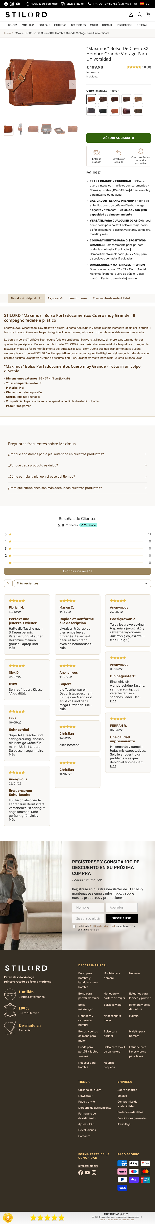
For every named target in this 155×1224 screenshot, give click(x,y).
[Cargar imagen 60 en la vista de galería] (41, 82)
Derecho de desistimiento (94, 1107)
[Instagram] (12, 4)
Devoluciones (87, 1130)
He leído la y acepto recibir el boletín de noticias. (107, 928)
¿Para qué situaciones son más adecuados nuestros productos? (55, 488)
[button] (134, 67)
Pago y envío (86, 1101)
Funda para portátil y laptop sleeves (88, 1051)
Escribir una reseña (77, 571)
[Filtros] (8, 583)
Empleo (122, 1096)
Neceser (134, 973)
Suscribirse (121, 918)
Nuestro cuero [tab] (78, 298)
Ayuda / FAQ (86, 1124)
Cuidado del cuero (89, 1090)
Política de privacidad (102, 926)
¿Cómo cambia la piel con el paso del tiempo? (41, 476)
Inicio (7, 33)
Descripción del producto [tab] (26, 298)
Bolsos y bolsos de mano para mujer (88, 1036)
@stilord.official (88, 1166)
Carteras (60, 25)
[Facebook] (6, 4)
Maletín (133, 1016)
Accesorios (78, 25)
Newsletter (85, 1096)
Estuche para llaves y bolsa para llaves (137, 1051)
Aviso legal (124, 1124)
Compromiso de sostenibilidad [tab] (111, 298)
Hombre (107, 25)
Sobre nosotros (127, 1090)
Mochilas (28, 25)
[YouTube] (18, 4)
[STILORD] (26, 14)
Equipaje (44, 25)
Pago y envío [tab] (55, 298)
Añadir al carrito (118, 138)
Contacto (84, 1136)
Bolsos (13, 25)
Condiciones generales (132, 1118)
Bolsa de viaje (112, 1004)
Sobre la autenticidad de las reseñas (117, 1220)
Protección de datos (130, 1112)
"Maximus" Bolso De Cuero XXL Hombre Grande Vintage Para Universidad (62, 33)
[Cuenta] (130, 14)
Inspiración (124, 25)
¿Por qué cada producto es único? (33, 465)
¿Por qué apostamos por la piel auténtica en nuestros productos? (56, 454)
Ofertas (142, 25)
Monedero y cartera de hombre (85, 1020)
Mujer (94, 25)
